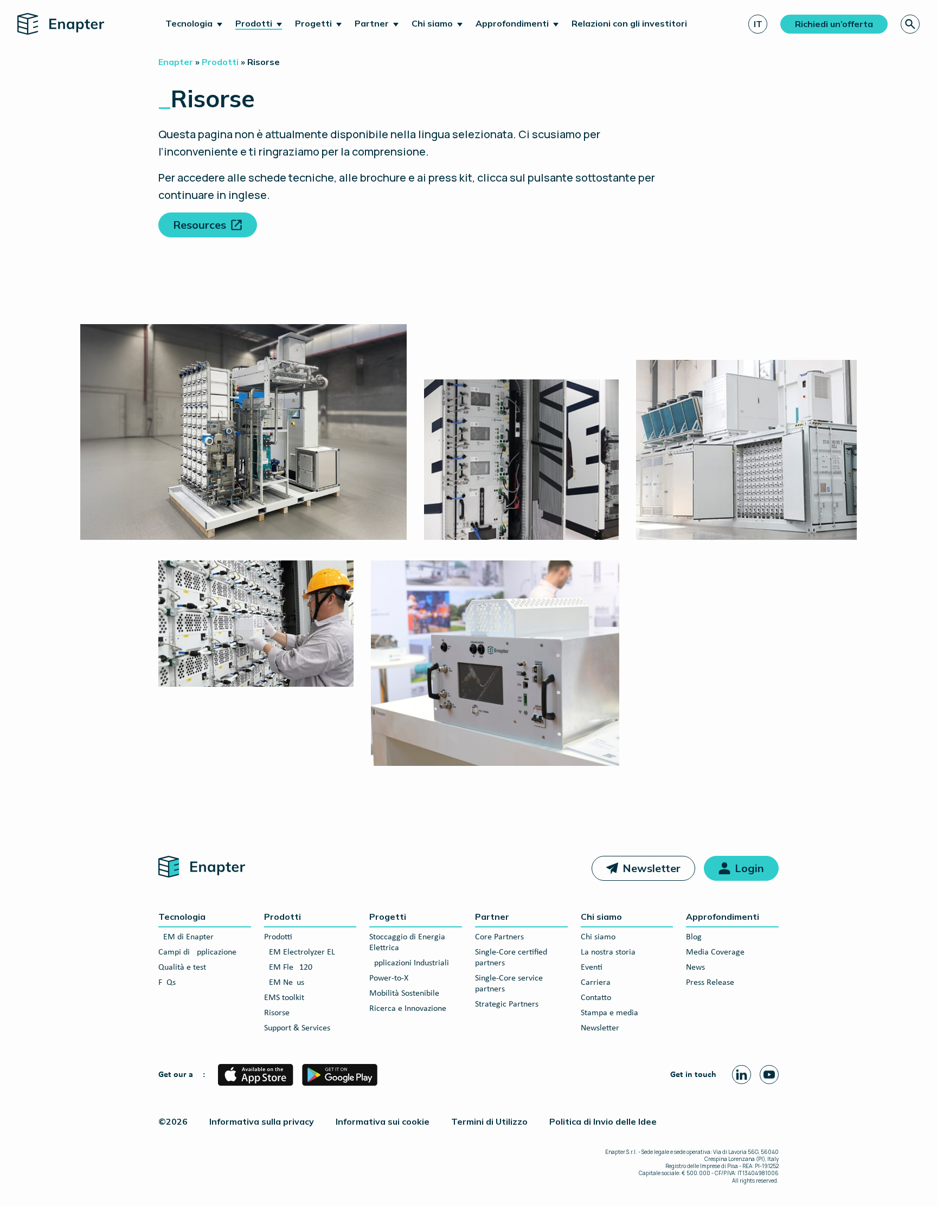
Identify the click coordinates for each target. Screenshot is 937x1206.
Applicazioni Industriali (409, 963)
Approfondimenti (512, 23)
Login (749, 868)
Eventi (591, 967)
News (695, 967)
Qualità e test (182, 967)
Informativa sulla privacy (261, 1121)
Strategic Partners (506, 1004)
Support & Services (297, 1028)
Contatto (596, 998)
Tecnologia (189, 23)
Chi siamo (432, 23)
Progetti (313, 23)
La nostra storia (608, 952)
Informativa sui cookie (382, 1121)
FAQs (167, 982)
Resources (199, 224)
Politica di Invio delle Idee (603, 1121)
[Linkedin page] (741, 1074)
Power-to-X (388, 978)
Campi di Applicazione (197, 952)
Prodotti (253, 23)
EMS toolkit (284, 998)
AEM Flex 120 (288, 967)
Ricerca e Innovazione (407, 1008)
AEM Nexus (284, 982)
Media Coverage (715, 952)
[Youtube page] (769, 1074)
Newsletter (651, 868)
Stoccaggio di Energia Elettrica (407, 942)
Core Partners (499, 937)
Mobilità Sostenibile (404, 993)
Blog (694, 937)
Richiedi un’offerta (834, 23)
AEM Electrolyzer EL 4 (303, 952)
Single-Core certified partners (511, 958)
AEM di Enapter (186, 937)
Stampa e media (609, 1013)
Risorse (277, 1013)
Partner (372, 23)
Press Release (710, 982)
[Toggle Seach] (910, 24)
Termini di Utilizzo (489, 1121)
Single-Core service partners (509, 984)
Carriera (596, 982)
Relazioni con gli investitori (629, 23)
